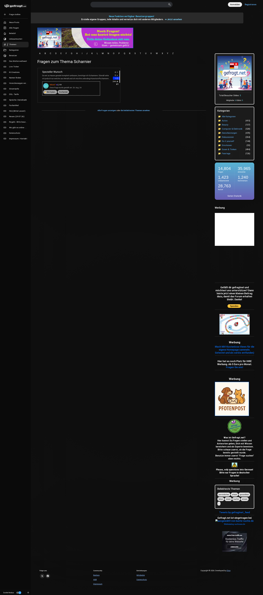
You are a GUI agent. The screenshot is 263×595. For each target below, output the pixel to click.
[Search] (169, 4)
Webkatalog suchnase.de (234, 524)
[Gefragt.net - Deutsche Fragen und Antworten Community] (15, 6)
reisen (228, 499)
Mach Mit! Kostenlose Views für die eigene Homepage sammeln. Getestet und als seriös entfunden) (234, 349)
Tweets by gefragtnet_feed (234, 512)
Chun (229, 571)
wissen (244, 499)
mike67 (52, 85)
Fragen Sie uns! (234, 367)
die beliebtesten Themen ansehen (135, 110)
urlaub (234, 495)
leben (221, 499)
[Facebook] (47, 576)
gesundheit (244, 495)
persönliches (224, 495)
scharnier (64, 92)
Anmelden (235, 4)
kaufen (236, 499)
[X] (42, 576)
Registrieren (250, 4)
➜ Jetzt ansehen (173, 19)
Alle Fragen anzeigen (107, 110)
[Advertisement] (232, 263)
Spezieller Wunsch (52, 71)
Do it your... (51, 92)
